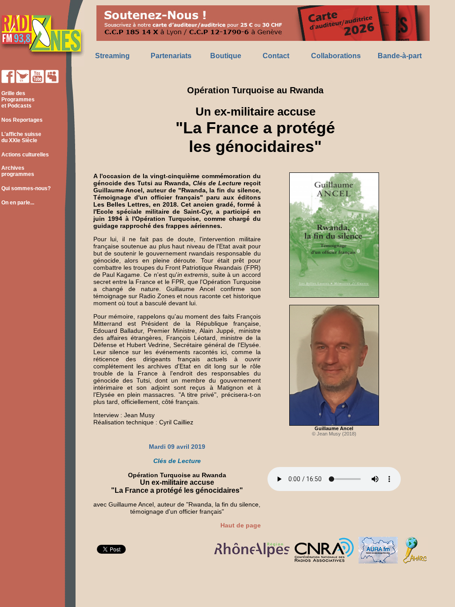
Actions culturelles (25, 155)
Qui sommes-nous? (26, 188)
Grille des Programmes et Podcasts (17, 99)
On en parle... (17, 203)
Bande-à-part (400, 56)
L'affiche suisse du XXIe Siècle (20, 137)
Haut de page (240, 525)
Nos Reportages (22, 120)
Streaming (112, 56)
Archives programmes (17, 171)
